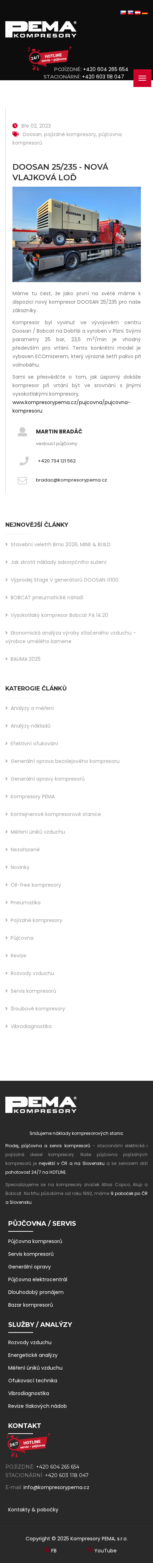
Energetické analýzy (33, 1355)
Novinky (20, 867)
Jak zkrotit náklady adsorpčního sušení (58, 562)
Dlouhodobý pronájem (36, 1292)
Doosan (32, 134)
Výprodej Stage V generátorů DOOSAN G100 (64, 579)
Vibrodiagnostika (31, 1026)
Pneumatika (26, 902)
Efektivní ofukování (34, 743)
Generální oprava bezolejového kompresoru (65, 761)
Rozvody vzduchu (32, 973)
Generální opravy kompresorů (48, 778)
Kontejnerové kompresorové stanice (56, 814)
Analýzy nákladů (31, 725)
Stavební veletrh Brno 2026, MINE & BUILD (61, 544)
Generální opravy (29, 1266)
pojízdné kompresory (70, 134)
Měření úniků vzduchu (38, 831)
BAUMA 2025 (26, 659)
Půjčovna (22, 937)
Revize (18, 955)
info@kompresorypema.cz (56, 1487)
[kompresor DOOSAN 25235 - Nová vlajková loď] (76, 238)
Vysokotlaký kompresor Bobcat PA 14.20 (59, 615)
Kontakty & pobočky (33, 1509)
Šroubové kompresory (38, 1008)
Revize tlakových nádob (37, 1406)
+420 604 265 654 (105, 69)
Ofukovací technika (32, 1380)
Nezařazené (25, 849)
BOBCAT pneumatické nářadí (47, 597)
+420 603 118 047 (104, 76)
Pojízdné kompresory (36, 920)
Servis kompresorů (33, 991)
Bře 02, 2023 (36, 125)
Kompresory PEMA (33, 796)
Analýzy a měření (32, 708)
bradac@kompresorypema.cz (71, 480)
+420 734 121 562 (57, 460)
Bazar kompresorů (30, 1304)
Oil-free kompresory (36, 884)
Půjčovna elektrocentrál (37, 1279)
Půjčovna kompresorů (35, 1241)
